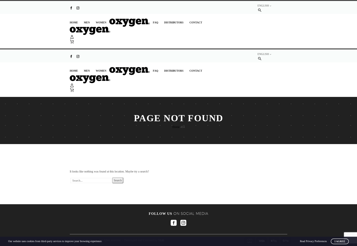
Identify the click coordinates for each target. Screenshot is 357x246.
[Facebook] (71, 7)
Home (74, 22)
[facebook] (174, 223)
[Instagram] (77, 7)
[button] (260, 10)
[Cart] (72, 41)
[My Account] (178, 37)
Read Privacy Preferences (313, 241)
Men (87, 22)
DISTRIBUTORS (174, 22)
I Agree (340, 241)
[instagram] (183, 223)
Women (101, 22)
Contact (195, 22)
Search (118, 180)
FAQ (155, 22)
